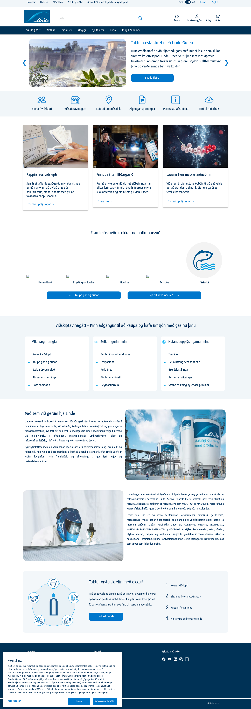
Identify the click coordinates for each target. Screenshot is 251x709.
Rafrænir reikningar (180, 377)
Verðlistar (98, 684)
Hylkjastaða (108, 362)
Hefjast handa (106, 616)
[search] (101, 18)
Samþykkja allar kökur (105, 701)
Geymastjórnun (110, 385)
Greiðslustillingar (179, 369)
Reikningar (107, 369)
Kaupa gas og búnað (45, 362)
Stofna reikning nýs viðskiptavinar (189, 385)
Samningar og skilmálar (105, 679)
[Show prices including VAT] (188, 2)
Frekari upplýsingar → (40, 204)
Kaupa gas (32, 30)
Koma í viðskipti (42, 354)
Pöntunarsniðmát (111, 377)
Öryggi (82, 30)
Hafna (79, 701)
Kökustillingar (14, 701)
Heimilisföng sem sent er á (184, 362)
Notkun (51, 30)
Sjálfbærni (98, 30)
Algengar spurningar (45, 377)
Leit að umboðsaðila (104, 664)
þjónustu (67, 30)
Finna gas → (105, 201)
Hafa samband (41, 385)
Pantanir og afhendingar (115, 354)
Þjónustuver (100, 659)
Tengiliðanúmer (131, 30)
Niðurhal (98, 674)
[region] (62, 679)
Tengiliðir (174, 354)
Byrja (113, 30)
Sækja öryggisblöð (44, 369)
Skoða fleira (152, 77)
